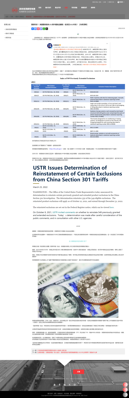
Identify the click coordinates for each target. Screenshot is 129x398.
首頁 (39, 7)
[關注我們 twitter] (70, 385)
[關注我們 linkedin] (64, 385)
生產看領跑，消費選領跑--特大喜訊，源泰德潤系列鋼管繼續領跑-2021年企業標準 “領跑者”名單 (67, 352)
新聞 (66, 7)
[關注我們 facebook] (59, 385)
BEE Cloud (84, 395)
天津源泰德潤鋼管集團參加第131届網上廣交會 (52, 350)
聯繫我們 (84, 7)
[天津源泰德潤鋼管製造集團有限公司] (12, 10)
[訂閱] (78, 371)
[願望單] (125, 389)
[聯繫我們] (125, 384)
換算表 (93, 7)
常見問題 (74, 7)
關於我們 (48, 7)
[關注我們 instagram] (75, 385)
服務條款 (78, 393)
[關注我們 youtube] (54, 385)
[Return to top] (125, 394)
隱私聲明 (72, 393)
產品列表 (58, 7)
